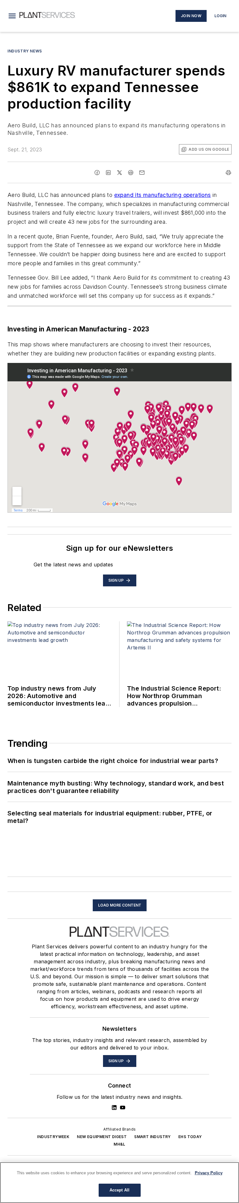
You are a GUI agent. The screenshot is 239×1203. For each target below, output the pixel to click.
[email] (142, 172)
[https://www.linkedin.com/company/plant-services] (114, 1107)
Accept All (119, 1190)
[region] (119, 1182)
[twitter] (119, 172)
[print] (228, 172)
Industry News (24, 51)
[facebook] (97, 172)
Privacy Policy (209, 1173)
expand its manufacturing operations (162, 195)
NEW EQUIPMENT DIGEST (102, 1136)
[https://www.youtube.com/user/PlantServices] (123, 1107)
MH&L (119, 1144)
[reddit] (131, 172)
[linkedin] (108, 172)
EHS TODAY (190, 1136)
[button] (12, 16)
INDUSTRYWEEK (53, 1136)
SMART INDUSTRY (152, 1136)
